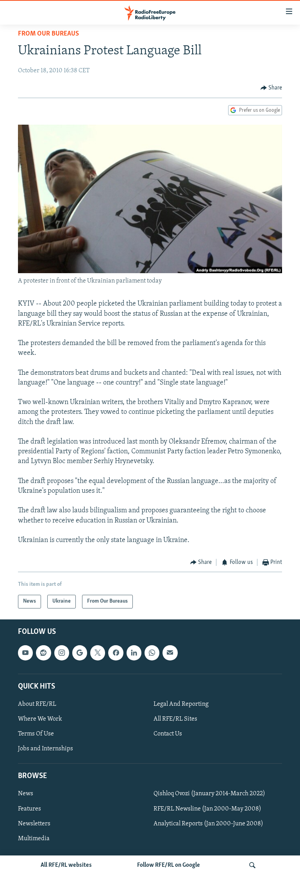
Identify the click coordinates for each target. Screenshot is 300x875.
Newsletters (34, 823)
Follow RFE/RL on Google (168, 865)
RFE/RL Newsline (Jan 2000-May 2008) (207, 808)
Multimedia (34, 838)
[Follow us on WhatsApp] (152, 652)
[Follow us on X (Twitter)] (97, 652)
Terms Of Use (36, 734)
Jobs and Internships (45, 749)
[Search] (252, 865)
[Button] (271, 88)
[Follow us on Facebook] (115, 652)
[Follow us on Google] (79, 652)
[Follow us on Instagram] (61, 652)
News (25, 794)
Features (29, 808)
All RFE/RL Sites (175, 719)
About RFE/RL (37, 704)
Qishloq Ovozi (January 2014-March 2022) (209, 794)
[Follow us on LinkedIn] (134, 652)
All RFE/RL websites (66, 865)
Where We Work (40, 719)
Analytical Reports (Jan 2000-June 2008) (208, 823)
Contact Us (168, 734)
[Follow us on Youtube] (25, 652)
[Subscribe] (169, 652)
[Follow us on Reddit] (43, 652)
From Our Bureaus (48, 34)
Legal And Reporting (181, 704)
